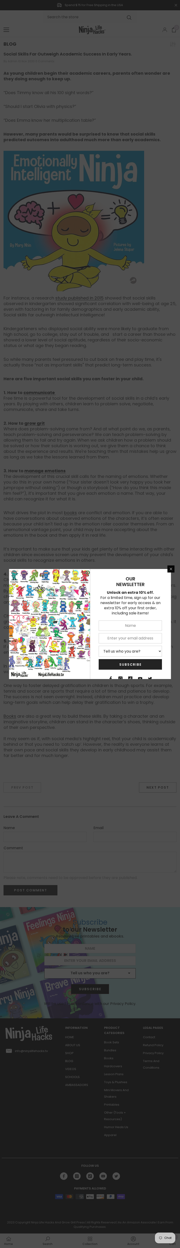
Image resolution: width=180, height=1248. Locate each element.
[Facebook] (111, 678)
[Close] (171, 568)
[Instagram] (121, 678)
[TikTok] (130, 678)
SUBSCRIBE (130, 664)
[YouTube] (140, 678)
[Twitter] (150, 678)
